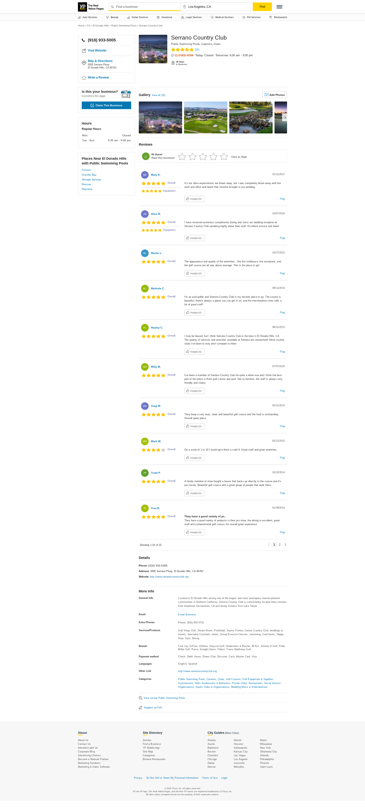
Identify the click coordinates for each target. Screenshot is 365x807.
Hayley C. (157, 327)
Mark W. (156, 441)
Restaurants (255, 683)
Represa (87, 188)
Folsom (86, 169)
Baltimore (213, 747)
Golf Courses (233, 679)
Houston (238, 744)
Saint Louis (266, 766)
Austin (211, 744)
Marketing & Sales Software (94, 766)
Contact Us (84, 744)
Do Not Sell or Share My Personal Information (172, 777)
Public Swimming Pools (185, 43)
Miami (263, 740)
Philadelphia (267, 759)
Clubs (217, 43)
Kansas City (241, 751)
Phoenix (264, 763)
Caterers (206, 43)
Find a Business (152, 744)
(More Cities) (232, 733)
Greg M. (156, 405)
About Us (83, 740)
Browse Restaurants (154, 759)
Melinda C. (158, 288)
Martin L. (156, 253)
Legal (224, 777)
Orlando (264, 755)
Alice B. (156, 213)
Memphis (239, 766)
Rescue (86, 184)
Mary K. (156, 174)
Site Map (148, 751)
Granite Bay (89, 174)
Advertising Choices (89, 755)
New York (265, 747)
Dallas (211, 763)
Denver (212, 766)
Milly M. (156, 366)
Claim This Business (109, 105)
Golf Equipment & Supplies (257, 679)
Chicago (212, 759)
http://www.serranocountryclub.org (169, 576)
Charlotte (213, 755)
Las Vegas (240, 755)
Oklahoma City (268, 751)
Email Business (187, 614)
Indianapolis (240, 747)
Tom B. (155, 508)
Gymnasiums (185, 683)
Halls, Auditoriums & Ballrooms (212, 683)
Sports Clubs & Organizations (212, 687)
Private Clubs (239, 683)
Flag (282, 198)
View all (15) (158, 95)
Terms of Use (209, 777)
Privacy (138, 777)
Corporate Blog (86, 751)
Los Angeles (241, 759)
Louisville (239, 763)
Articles (147, 740)
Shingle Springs (91, 179)
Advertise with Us (88, 747)
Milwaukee (266, 744)
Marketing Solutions (89, 763)
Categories (149, 755)
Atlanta (212, 740)
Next (285, 545)
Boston (212, 751)
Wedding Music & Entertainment (249, 687)
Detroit (237, 740)
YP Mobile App (151, 747)
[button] (279, 6)
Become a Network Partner (93, 759)
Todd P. (155, 472)
